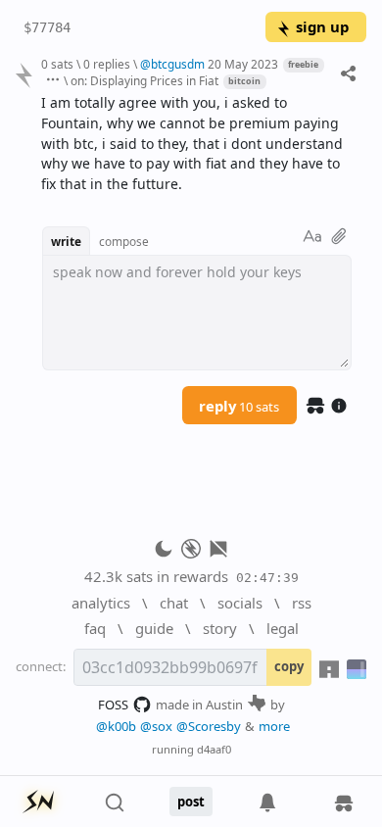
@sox (156, 726)
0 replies (106, 64)
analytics (101, 602)
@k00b (116, 726)
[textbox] (196, 144)
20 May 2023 (243, 64)
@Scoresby (208, 726)
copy (289, 666)
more (274, 726)
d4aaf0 (214, 749)
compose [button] (124, 241)
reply (239, 405)
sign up (322, 26)
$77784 (47, 27)
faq (95, 628)
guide (154, 628)
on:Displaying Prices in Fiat (144, 80)
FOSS (113, 704)
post (191, 801)
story (220, 628)
